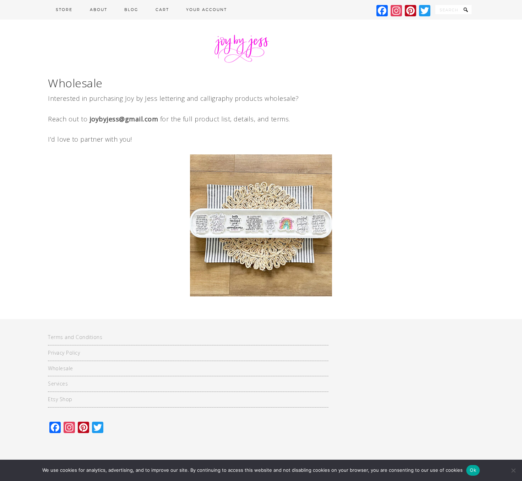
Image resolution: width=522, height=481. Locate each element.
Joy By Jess (261, 48)
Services (58, 383)
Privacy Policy (64, 352)
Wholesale (60, 368)
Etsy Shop (60, 399)
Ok (473, 470)
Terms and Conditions (75, 337)
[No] (513, 470)
